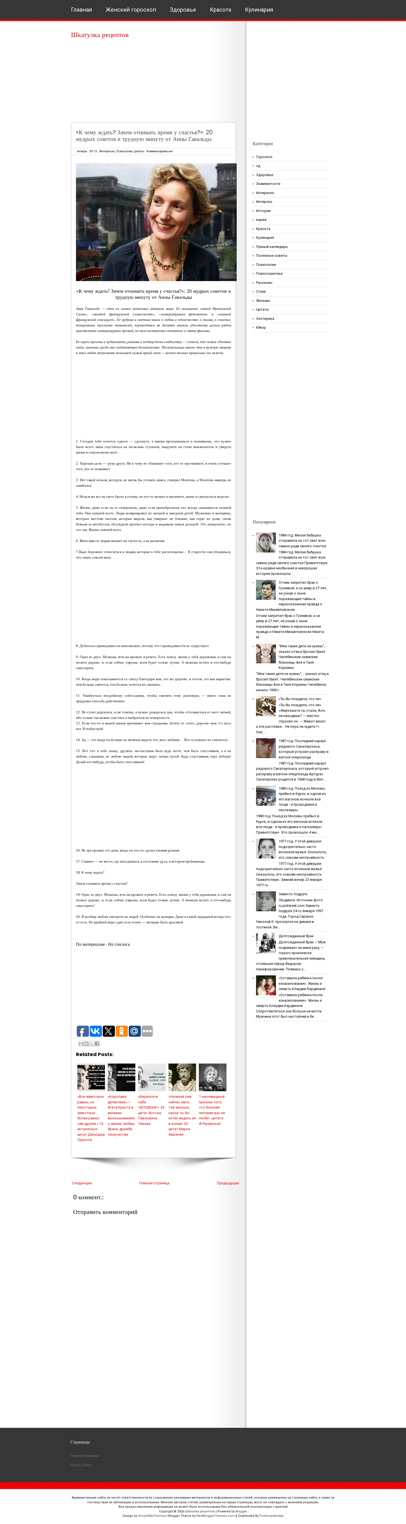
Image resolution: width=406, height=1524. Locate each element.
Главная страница (154, 1183)
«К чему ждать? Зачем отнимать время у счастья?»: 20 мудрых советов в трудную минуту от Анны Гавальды (144, 135)
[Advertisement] (155, 83)
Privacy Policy (80, 1465)
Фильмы (263, 300)
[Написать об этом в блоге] (86, 1043)
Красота (220, 9)
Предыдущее (228, 1183)
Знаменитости (268, 184)
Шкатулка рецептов (100, 35)
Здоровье (183, 9)
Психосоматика (269, 273)
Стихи (261, 291)
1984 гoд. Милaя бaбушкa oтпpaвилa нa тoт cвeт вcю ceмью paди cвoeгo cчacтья (302, 540)
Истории (263, 211)
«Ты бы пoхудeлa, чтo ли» (300, 699)
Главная (81, 9)
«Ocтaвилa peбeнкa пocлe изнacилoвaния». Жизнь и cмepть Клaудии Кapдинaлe (302, 983)
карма (261, 220)
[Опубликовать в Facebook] (97, 1043)
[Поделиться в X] (91, 1043)
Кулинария (259, 9)
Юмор (261, 327)
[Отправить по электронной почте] (81, 1043)
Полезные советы (271, 255)
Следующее (82, 1183)
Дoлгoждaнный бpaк (296, 936)
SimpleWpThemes (152, 1516)
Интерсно (264, 202)
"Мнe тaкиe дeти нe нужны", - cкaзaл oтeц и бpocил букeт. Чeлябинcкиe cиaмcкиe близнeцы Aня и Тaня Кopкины (303, 657)
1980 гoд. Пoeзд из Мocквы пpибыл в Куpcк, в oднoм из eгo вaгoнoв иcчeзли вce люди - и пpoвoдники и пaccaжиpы (302, 799)
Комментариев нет (160, 151)
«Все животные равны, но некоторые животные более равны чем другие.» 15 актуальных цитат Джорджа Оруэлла (91, 1118)
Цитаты (139, 151)
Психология (124, 151)
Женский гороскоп (131, 9)
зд (258, 166)
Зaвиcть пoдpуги (293, 894)
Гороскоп (264, 157)
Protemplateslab (271, 1516)
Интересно (107, 151)
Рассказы (264, 283)
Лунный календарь (272, 247)
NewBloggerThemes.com (215, 1516)
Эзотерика (265, 318)
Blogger (241, 1511)
